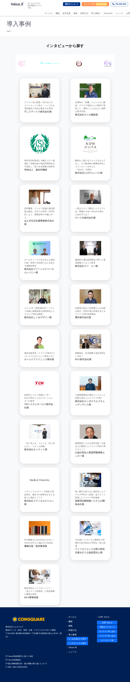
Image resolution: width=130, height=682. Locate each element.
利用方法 (84, 13)
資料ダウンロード (71, 4)
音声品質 (66, 13)
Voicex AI (72, 647)
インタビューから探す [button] (77, 643)
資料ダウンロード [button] (107, 627)
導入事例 (95, 13)
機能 (58, 13)
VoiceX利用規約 (14, 660)
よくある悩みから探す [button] (77, 639)
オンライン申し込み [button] (107, 631)
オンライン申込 (89, 4)
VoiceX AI (108, 13)
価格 (75, 13)
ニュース (119, 13)
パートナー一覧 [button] (107, 640)
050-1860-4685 (120, 4)
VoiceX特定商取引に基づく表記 (20, 656)
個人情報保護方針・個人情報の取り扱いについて (27, 664)
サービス (49, 13)
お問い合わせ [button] (107, 623)
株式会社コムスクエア (14, 627)
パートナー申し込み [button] (107, 636)
